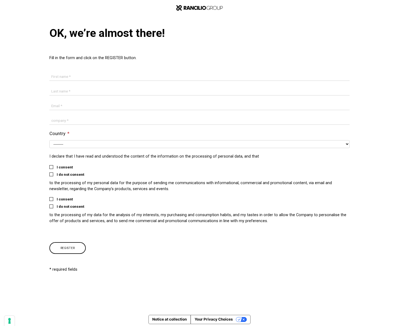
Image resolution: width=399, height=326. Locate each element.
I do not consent (70, 175)
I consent (65, 167)
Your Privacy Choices (214, 319)
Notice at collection (169, 319)
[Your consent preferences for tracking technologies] (9, 321)
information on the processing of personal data (199, 156)
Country (57, 133)
